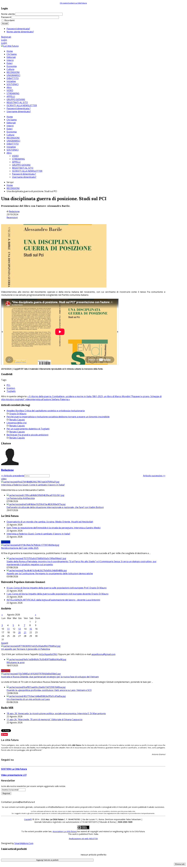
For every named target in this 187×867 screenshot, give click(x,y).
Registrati (6, 36)
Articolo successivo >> (154, 475)
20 (19, 632)
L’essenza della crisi (17, 422)
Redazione (14, 211)
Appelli (4, 642)
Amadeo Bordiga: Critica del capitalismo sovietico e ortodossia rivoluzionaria (46, 410)
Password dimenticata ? (24, 173)
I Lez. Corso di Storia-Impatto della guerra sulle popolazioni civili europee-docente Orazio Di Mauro (57, 593)
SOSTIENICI (13, 149)
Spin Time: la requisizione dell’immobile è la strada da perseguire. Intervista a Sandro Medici (53, 527)
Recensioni (12, 217)
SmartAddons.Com (23, 843)
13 (19, 628)
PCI (8, 385)
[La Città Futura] (9, 45)
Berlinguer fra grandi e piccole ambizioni (27, 434)
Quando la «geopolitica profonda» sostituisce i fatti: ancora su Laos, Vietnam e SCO (49, 690)
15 (30, 628)
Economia (12, 131)
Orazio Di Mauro (17, 413)
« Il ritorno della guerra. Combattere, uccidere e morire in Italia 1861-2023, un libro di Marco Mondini (79, 396)
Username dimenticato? (24, 176)
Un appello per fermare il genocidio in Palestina (25, 649)
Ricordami (9, 20)
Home (10, 116)
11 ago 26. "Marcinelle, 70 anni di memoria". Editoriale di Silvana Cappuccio (44, 719)
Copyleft (28, 819)
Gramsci (11, 388)
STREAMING (18, 158)
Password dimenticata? (18, 28)
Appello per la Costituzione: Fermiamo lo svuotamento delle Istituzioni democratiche (50, 573)
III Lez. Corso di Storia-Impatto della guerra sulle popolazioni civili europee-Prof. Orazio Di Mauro (57, 587)
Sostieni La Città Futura (77, 3)
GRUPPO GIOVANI (21, 164)
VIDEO (15, 155)
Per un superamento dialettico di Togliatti (28, 428)
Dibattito (5, 670)
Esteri (9, 128)
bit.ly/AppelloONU (48, 654)
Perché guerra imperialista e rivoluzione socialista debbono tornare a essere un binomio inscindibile (58, 416)
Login (4, 39)
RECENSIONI (13, 137)
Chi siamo (64, 3)
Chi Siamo (12, 119)
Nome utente (8, 13)
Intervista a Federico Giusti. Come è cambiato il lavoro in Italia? (33, 484)
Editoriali (11, 122)
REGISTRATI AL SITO (22, 167)
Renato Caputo (17, 419)
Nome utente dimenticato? (20, 31)
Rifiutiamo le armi (16, 662)
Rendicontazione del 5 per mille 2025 (19, 547)
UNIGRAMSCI (13, 140)
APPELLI (16, 161)
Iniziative (11, 146)
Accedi (5, 23)
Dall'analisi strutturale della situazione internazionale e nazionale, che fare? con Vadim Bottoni (55, 507)
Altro (9, 152)
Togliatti (11, 391)
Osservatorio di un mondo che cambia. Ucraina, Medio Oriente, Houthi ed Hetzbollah (50, 521)
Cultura (10, 134)
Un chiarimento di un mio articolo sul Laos (28, 699)
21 (25, 632)
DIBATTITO (13, 143)
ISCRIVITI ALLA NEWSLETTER (27, 170)
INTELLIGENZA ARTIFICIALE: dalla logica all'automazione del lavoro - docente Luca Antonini (53, 599)
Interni (10, 125)
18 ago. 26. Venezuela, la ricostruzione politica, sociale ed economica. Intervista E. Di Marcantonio (56, 713)
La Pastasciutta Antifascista (21, 498)
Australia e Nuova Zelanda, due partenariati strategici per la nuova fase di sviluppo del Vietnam (50, 676)
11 (8, 628)
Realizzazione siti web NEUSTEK (83, 838)
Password (6, 17)
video (4, 478)
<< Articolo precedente (12, 475)
